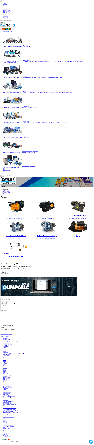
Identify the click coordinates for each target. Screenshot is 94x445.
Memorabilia (5, 427)
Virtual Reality (6, 346)
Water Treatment (6, 12)
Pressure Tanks (21, 152)
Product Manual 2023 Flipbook (9, 406)
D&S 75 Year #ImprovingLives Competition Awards (13, 353)
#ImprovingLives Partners (8, 426)
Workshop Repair (6, 390)
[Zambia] (10, 28)
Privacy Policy (6, 434)
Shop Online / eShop (7, 387)
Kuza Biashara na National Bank (9, 404)
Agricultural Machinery (47, 61)
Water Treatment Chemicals (8, 137)
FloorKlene (31, 61)
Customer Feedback (7, 436)
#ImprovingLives (6, 5)
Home (4, 3)
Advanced (4, 272)
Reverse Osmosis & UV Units (20, 122)
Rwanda (4, 364)
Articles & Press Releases (8, 428)
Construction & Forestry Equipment (60, 61)
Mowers (8, 61)
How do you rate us (7, 429)
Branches (5, 357)
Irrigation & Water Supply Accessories (30, 151)
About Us (5, 4)
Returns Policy (6, 435)
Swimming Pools (6, 10)
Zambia (4, 360)
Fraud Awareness (6, 354)
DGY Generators (34, 77)
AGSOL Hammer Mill (38, 61)
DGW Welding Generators (25, 77)
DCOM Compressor (24, 61)
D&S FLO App (6, 395)
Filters (4, 107)
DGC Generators (41, 77)
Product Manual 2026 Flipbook (9, 410)
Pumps (7, 107)
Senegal (4, 371)
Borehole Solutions (7, 8)
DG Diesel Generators (10, 77)
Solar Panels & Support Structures (10, 92)
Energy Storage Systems (67, 92)
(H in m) (4, 274)
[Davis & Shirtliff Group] (8, 27)
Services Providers (7, 405)
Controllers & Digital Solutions (28, 166)
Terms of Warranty (7, 433)
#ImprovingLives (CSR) (8, 425)
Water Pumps (5, 6)
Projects (4, 169)
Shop (4, 168)
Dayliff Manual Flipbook (8, 398)
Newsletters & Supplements (8, 417)
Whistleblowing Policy (7, 344)
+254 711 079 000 (4, 336)
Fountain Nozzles (34, 107)
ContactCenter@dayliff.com (6, 334)
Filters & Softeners (45, 122)
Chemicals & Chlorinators (14, 107)
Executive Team (6, 339)
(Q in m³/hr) (4, 273)
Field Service (5, 389)
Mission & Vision (6, 343)
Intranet (4, 351)
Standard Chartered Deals (8, 402)
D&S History (5, 340)
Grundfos (12, 46)
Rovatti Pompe (22, 46)
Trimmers (5, 61)
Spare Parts (5, 394)
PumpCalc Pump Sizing (8, 401)
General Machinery (26, 60)
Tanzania (5, 362)
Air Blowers (38, 122)
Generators (5, 9)
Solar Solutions (6, 11)
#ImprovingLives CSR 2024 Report (10, 412)
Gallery (4, 18)
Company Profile (6, 355)
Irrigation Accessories (13, 152)
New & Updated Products (8, 383)
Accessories (5, 14)
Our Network (6, 388)
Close (2, 310)
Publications (5, 400)
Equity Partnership (7, 403)
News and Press (6, 414)
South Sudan (5, 365)
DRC (4, 366)
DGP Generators (48, 77)
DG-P (4, 77)
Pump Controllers (6, 167)
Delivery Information (7, 430)
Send (5, 310)
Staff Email (5, 352)
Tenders (4, 347)
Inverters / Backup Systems (30, 92)
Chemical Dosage (52, 122)
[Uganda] (3, 28)
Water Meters (27, 152)
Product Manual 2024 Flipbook (9, 408)
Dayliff (4, 46)
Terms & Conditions (7, 432)
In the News (5, 415)
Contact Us (5, 17)
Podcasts (5, 421)
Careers (4, 171)
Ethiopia (4, 369)
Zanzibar (5, 363)
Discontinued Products (7, 384)
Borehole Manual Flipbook (8, 397)
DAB (18, 46)
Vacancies (5, 349)
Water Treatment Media (61, 122)
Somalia (4, 370)
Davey (15, 46)
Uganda (4, 361)
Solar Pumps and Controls (42, 92)
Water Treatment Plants (31, 122)
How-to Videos (6, 422)
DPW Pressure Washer (15, 61)
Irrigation (5, 13)
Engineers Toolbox (7, 392)
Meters (18, 167)
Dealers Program (6, 393)
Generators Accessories (57, 77)
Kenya (4, 358)
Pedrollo (8, 46)
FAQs (4, 424)
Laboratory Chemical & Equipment (21, 137)
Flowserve (28, 46)
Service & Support (7, 386)
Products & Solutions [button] (7, 31)
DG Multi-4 (17, 77)
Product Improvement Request (9, 396)
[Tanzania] (6, 28)
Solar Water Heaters (21, 92)
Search (2, 176)
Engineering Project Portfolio (9, 411)
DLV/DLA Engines (78, 61)
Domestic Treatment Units (8, 122)
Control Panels (13, 167)
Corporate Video (6, 345)
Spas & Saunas (28, 107)
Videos (4, 420)
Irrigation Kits (6, 152)
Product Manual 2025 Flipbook (9, 409)
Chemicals (24, 136)
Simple (3, 271)
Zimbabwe (5, 368)
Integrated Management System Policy (11, 341)
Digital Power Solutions (57, 92)
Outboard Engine (12, 62)
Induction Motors (70, 61)
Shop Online (5, 16)
